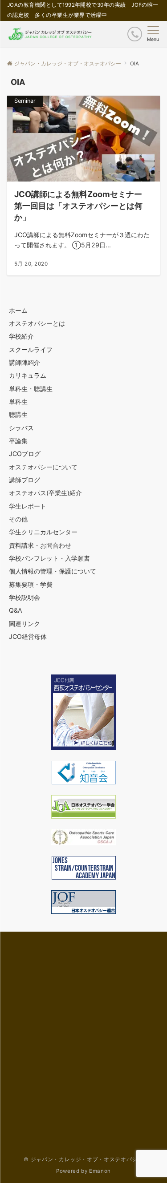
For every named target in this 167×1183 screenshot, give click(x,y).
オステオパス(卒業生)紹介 (45, 493)
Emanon (100, 1171)
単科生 (18, 401)
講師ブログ (24, 480)
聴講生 (18, 414)
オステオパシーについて (43, 467)
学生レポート (27, 506)
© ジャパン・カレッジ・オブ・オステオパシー (83, 1159)
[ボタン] (134, 34)
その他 (18, 519)
